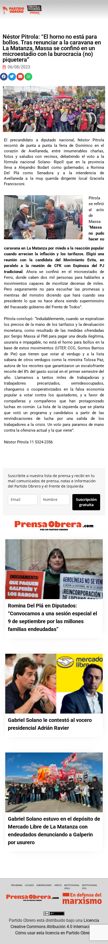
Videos (58, 885)
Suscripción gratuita (86, 502)
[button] (4, 76)
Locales (29, 885)
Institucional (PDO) (71, 887)
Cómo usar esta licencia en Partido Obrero (54, 932)
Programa (16, 885)
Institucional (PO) (89, 887)
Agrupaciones (44, 885)
